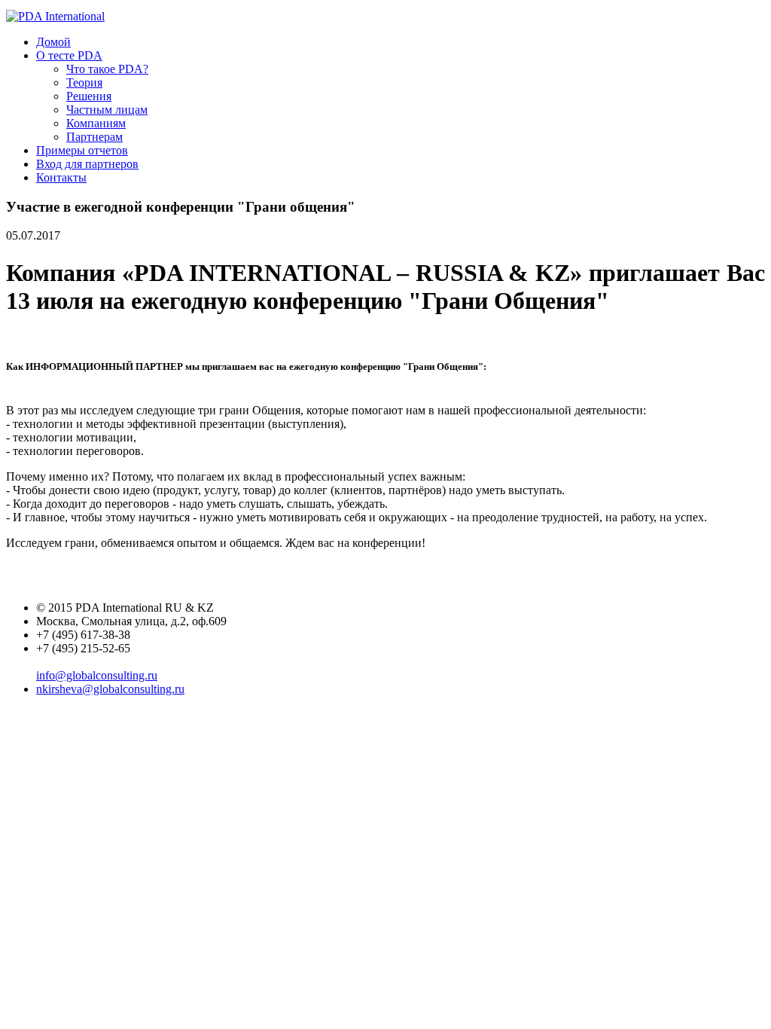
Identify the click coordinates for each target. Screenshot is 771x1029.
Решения (88, 96)
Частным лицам (107, 109)
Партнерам (94, 136)
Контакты (61, 177)
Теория (84, 82)
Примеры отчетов (82, 150)
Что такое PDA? (107, 69)
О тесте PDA (69, 55)
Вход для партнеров (87, 163)
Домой (53, 41)
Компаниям (96, 123)
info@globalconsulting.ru (96, 675)
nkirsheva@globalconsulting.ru (110, 688)
